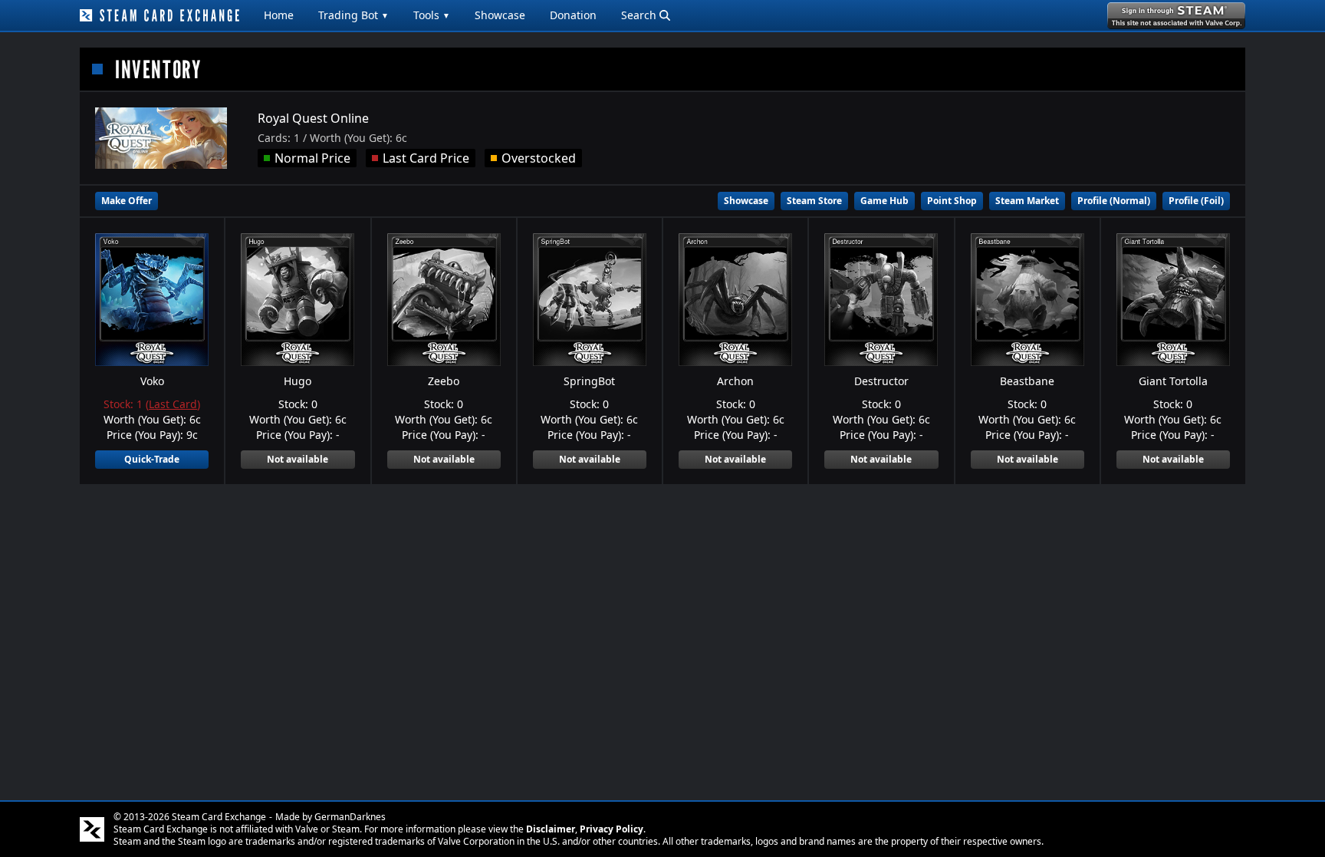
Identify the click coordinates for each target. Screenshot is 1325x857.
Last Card (173, 404)
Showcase (500, 15)
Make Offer (126, 200)
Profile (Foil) (1196, 200)
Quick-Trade (151, 459)
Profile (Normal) (1113, 200)
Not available (297, 459)
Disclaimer (550, 829)
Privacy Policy (611, 829)
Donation (573, 15)
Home (279, 15)
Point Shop (952, 200)
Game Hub (884, 200)
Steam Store (814, 200)
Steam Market (1027, 200)
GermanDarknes (350, 816)
